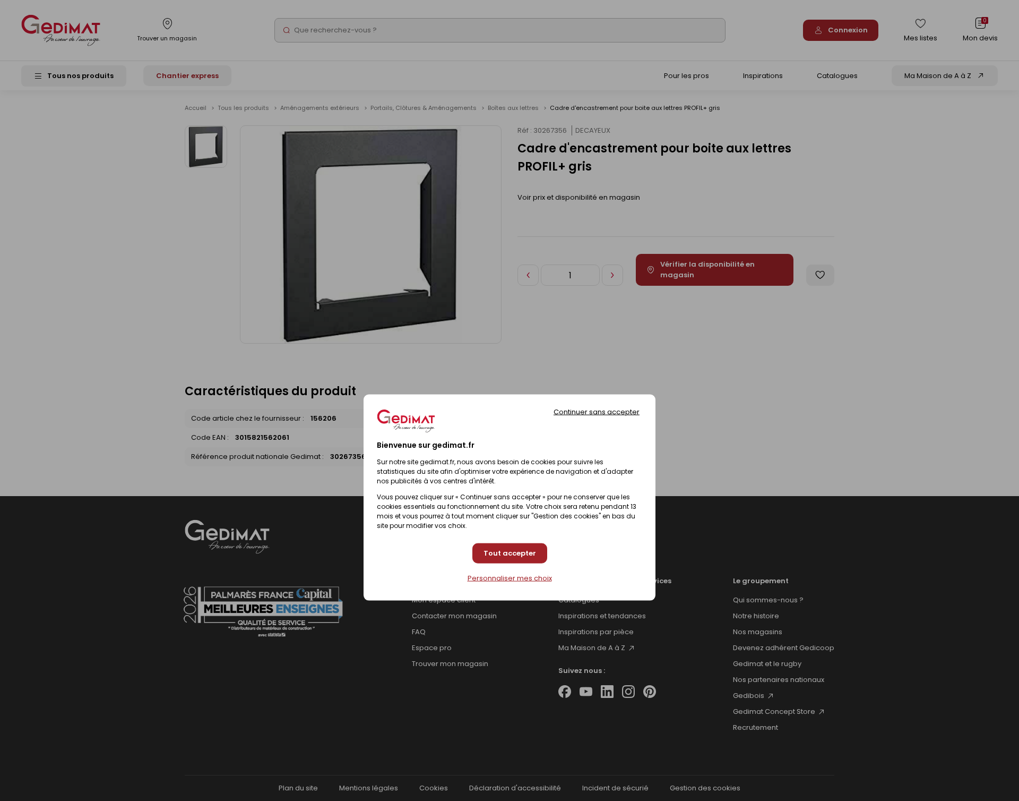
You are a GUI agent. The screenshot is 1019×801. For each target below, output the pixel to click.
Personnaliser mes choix (510, 578)
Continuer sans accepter (597, 411)
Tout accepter (509, 553)
